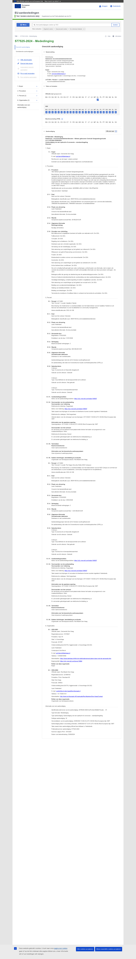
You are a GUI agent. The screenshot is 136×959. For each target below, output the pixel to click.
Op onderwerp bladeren (76, 29)
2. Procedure (21, 91)
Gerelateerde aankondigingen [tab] (24, 51)
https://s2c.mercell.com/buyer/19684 (71, 661)
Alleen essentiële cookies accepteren (108, 949)
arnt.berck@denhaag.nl (59, 73)
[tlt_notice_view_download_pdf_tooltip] (46, 112)
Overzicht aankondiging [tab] (23, 47)
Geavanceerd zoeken (61, 29)
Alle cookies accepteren (85, 949)
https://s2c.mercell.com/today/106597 (85, 398)
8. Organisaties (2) (23, 100)
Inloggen (105, 6)
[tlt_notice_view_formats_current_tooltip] (116, 131)
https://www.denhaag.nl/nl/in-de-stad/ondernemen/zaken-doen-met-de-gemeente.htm (85, 658)
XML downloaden (26, 60)
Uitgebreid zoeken (48, 29)
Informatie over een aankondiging (23, 106)
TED (16, 36)
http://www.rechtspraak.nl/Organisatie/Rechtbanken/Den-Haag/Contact (81, 696)
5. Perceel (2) (21, 95)
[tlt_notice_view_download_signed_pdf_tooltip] (98, 99)
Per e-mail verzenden (27, 73)
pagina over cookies (60, 948)
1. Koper (20, 86)
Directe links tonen (26, 63)
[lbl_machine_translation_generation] (62, 119)
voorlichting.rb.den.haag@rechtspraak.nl (68, 691)
